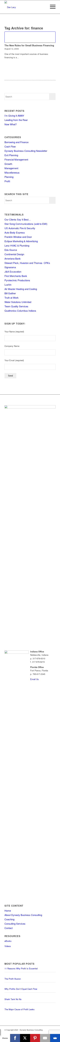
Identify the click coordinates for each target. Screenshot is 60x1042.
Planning (8, 176)
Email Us (34, 679)
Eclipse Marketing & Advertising (21, 241)
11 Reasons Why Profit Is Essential (21, 968)
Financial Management (16, 159)
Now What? (10, 124)
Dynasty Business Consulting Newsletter (25, 150)
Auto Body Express (14, 232)
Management (11, 168)
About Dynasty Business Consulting (23, 915)
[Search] (43, 6)
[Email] (45, 1038)
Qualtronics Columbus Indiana (20, 310)
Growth (8, 163)
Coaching (9, 919)
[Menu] (51, 6)
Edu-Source (10, 249)
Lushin (7, 284)
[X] (25, 1038)
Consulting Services (14, 923)
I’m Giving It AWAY (14, 115)
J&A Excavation (12, 271)
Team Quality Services (16, 306)
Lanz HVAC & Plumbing (16, 245)
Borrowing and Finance (16, 142)
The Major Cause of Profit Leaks (19, 1009)
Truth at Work (11, 297)
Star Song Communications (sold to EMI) (25, 223)
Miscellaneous (12, 172)
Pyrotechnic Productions (17, 280)
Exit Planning (11, 155)
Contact (8, 928)
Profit (7, 181)
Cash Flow (10, 146)
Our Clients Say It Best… (17, 219)
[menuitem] (43, 6)
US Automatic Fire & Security (19, 228)
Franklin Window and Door (18, 236)
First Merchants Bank (15, 276)
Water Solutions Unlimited (17, 302)
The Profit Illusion (12, 978)
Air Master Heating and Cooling (20, 289)
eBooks (8, 940)
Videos (7, 946)
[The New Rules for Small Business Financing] (30, 37)
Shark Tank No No (12, 999)
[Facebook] (15, 1038)
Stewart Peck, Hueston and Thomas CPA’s (27, 263)
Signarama (10, 267)
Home (7, 910)
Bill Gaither (10, 293)
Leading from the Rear (16, 120)
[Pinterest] (35, 1038)
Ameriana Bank (12, 258)
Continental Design (14, 254)
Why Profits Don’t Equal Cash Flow (20, 988)
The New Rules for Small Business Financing (29, 45)
